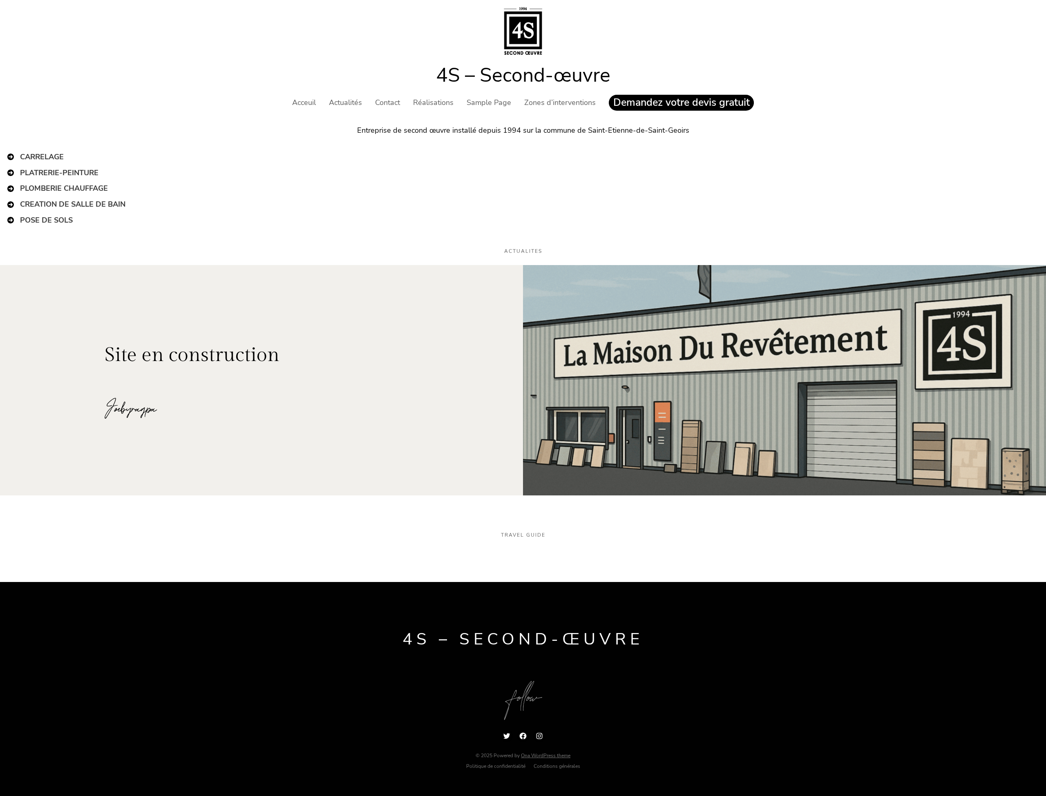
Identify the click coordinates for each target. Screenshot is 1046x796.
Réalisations (433, 102)
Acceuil (304, 102)
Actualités (345, 102)
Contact (387, 102)
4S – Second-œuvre (523, 75)
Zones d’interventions (560, 102)
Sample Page (489, 102)
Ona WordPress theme (545, 755)
